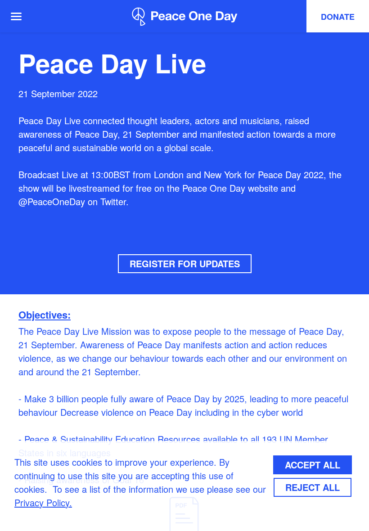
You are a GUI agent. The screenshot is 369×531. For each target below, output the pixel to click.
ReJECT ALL (312, 487)
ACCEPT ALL (312, 464)
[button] (21, 16)
